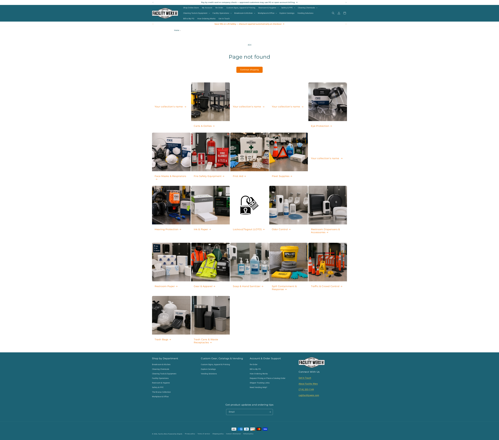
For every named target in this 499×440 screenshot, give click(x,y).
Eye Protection (320, 125)
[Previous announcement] (153, 2)
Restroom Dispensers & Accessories (325, 231)
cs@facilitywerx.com (309, 395)
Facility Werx (163, 434)
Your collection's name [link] (169, 106)
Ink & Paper (201, 229)
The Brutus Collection (161, 392)
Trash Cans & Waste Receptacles (206, 341)
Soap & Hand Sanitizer (247, 286)
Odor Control (280, 229)
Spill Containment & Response (284, 288)
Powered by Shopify (175, 434)
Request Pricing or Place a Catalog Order (267, 378)
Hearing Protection (166, 229)
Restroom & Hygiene (161, 383)
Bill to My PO (255, 369)
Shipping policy (218, 434)
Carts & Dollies (203, 125)
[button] (268, 7)
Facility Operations (160, 378)
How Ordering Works (259, 374)
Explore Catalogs (208, 369)
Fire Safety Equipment (208, 176)
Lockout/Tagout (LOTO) (247, 229)
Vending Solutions (209, 374)
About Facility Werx (308, 384)
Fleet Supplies (280, 176)
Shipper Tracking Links (260, 383)
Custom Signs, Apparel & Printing (215, 364)
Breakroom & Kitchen (161, 364)
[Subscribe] (270, 412)
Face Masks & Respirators (170, 176)
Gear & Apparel (203, 286)
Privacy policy (190, 434)
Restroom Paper (165, 286)
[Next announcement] (346, 2)
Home (176, 30)
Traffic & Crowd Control (325, 286)
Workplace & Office (160, 397)
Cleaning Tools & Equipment (164, 374)
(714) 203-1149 (306, 389)
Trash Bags (161, 339)
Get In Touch (305, 378)
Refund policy (248, 434)
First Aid (238, 176)
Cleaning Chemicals (160, 369)
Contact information (233, 434)
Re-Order (254, 364)
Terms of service (204, 434)
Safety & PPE (157, 387)
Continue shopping (249, 70)
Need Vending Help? (258, 387)
